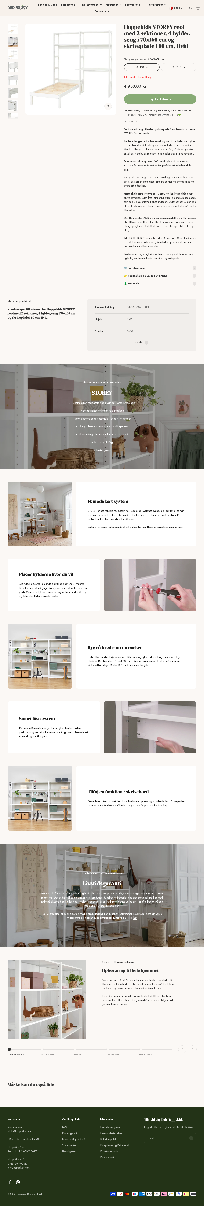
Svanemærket (69, 1145)
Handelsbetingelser (110, 1127)
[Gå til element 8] (13, 118)
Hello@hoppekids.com (19, 1131)
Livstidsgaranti (69, 1151)
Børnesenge (68, 5)
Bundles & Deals (47, 5)
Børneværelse (90, 5)
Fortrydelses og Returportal (114, 1145)
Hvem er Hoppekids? (73, 1139)
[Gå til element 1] (13, 29)
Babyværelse (132, 5)
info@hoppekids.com (19, 1167)
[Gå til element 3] (13, 54)
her (135, 918)
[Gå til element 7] (13, 105)
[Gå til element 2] (13, 42)
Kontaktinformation (109, 1151)
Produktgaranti (69, 1133)
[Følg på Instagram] (18, 1182)
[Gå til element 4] (13, 67)
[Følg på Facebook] (10, 1182)
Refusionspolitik (108, 1139)
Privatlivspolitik (107, 1157)
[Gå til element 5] (13, 80)
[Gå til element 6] (13, 93)
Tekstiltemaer (155, 5)
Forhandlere (102, 11)
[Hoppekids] (18, 8)
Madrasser (112, 5)
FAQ (64, 1127)
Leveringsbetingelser (111, 1133)
